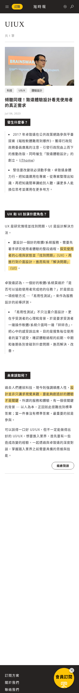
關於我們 (12, 682)
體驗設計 (37, 90)
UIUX (22, 90)
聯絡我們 (12, 689)
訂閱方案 (12, 675)
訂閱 (17, 6)
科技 (9, 90)
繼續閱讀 (63, 466)
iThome (26, 160)
